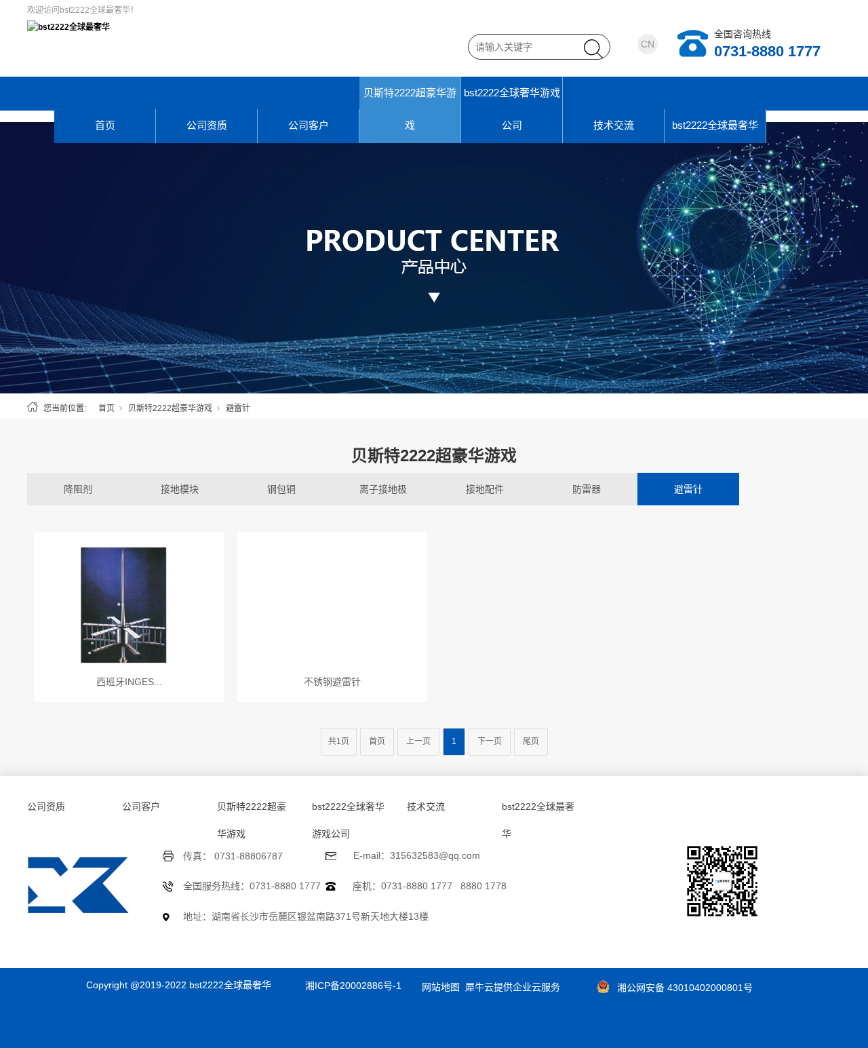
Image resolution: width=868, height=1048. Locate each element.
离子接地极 (383, 489)
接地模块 (180, 489)
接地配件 (485, 489)
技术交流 (613, 125)
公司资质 (206, 125)
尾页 (531, 741)
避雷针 (688, 489)
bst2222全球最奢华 (715, 125)
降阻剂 (78, 489)
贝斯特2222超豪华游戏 (409, 109)
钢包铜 (281, 489)
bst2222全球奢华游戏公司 (512, 109)
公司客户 (308, 125)
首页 (105, 125)
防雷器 (586, 489)
